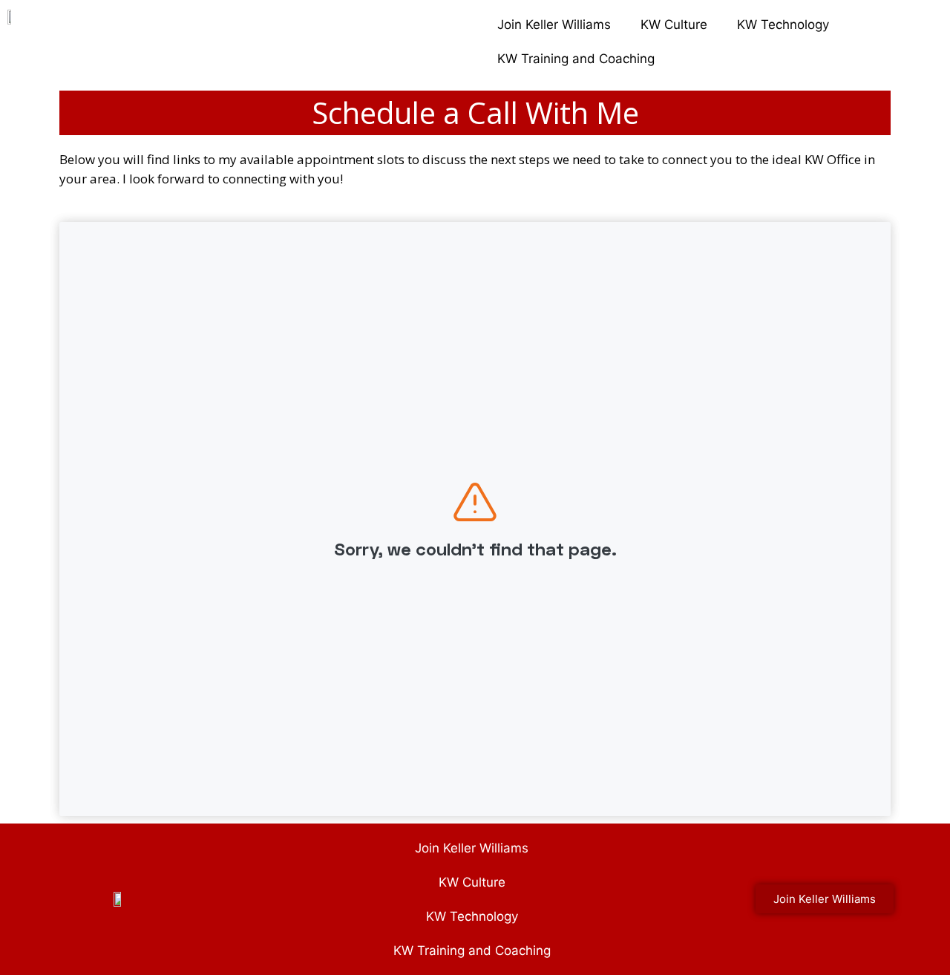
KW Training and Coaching (576, 58)
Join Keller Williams (554, 24)
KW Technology (783, 24)
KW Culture (674, 24)
